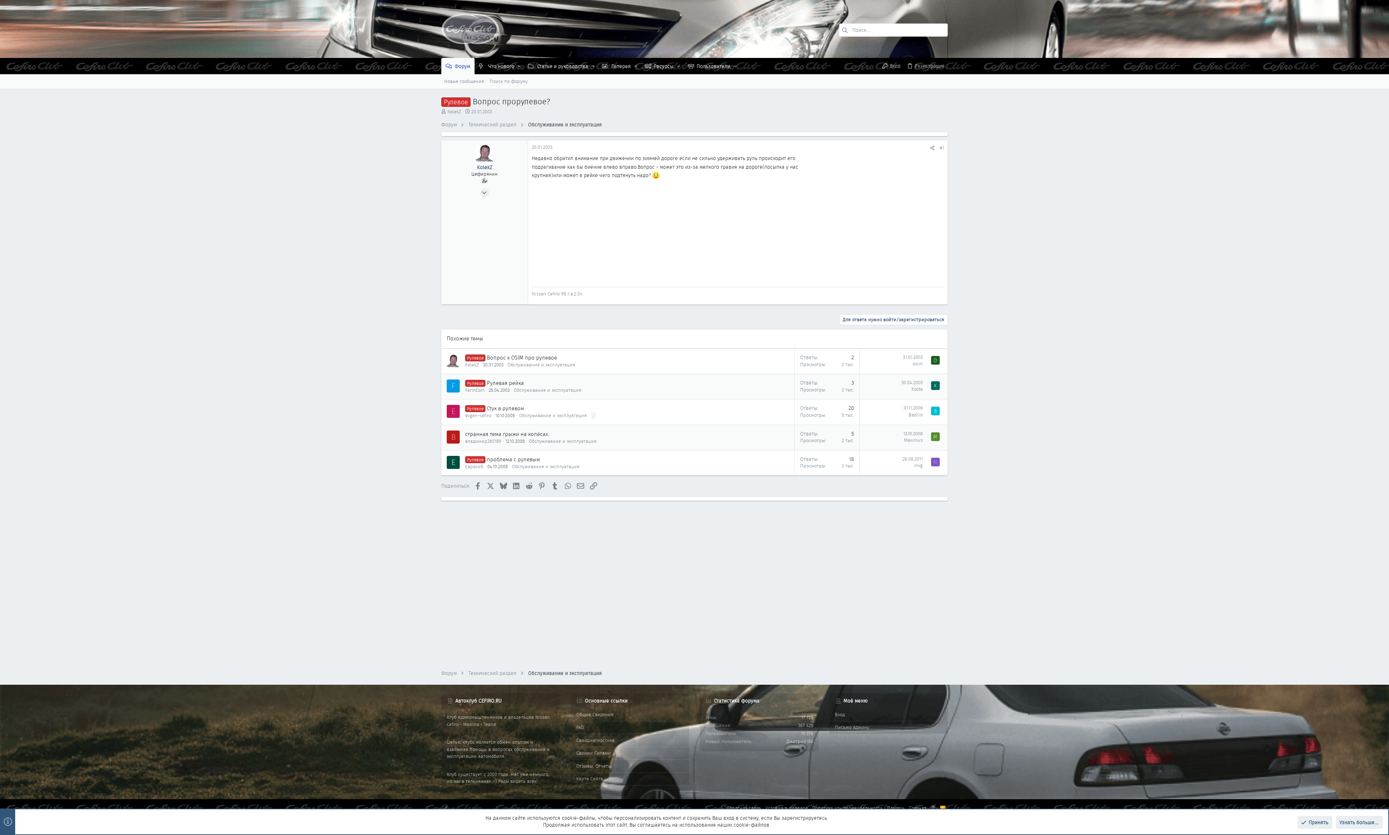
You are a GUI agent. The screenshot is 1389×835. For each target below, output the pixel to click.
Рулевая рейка (505, 383)
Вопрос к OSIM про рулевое (522, 358)
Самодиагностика (595, 740)
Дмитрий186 (799, 741)
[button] (519, 66)
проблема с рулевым (513, 459)
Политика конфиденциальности (847, 808)
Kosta (917, 389)
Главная (918, 808)
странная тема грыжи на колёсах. (507, 434)
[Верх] (933, 808)
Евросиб (474, 466)
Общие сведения (594, 714)
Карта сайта (589, 778)
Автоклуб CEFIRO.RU (478, 700)
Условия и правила (786, 808)
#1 (942, 147)
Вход (840, 714)
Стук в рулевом (505, 408)
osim (918, 363)
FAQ (580, 727)
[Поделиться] (932, 147)
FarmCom (475, 390)
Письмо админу (852, 727)
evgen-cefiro (478, 415)
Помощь (896, 808)
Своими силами (593, 753)
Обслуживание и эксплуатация (541, 364)
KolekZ (454, 111)
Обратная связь (743, 808)
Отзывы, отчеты (593, 766)
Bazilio (916, 414)
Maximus (913, 440)
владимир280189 (483, 441)
